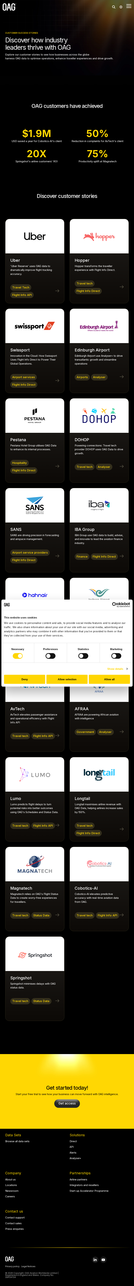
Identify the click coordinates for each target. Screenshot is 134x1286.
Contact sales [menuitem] (13, 1223)
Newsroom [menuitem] (11, 1191)
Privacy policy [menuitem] (12, 1267)
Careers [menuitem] (10, 1196)
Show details (115, 668)
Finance (82, 556)
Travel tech (85, 283)
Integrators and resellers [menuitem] (84, 1185)
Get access (67, 1103)
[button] (128, 5)
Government (85, 732)
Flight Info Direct (88, 291)
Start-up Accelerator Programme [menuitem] (89, 1191)
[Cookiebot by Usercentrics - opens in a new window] (114, 604)
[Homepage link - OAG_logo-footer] (9, 1259)
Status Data (41, 915)
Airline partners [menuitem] (78, 1179)
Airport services (23, 377)
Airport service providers (30, 552)
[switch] (50, 656)
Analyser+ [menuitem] (75, 1158)
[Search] (113, 7)
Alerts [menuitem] (73, 1152)
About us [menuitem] (10, 1179)
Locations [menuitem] (11, 1185)
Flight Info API (22, 295)
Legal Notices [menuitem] (28, 1267)
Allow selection (67, 679)
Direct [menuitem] (73, 1141)
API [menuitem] (72, 1147)
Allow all (109, 679)
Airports (82, 377)
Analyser (99, 377)
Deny (24, 679)
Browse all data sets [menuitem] (17, 1141)
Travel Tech (20, 287)
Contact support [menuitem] (15, 1217)
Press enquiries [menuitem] (14, 1229)
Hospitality (19, 463)
